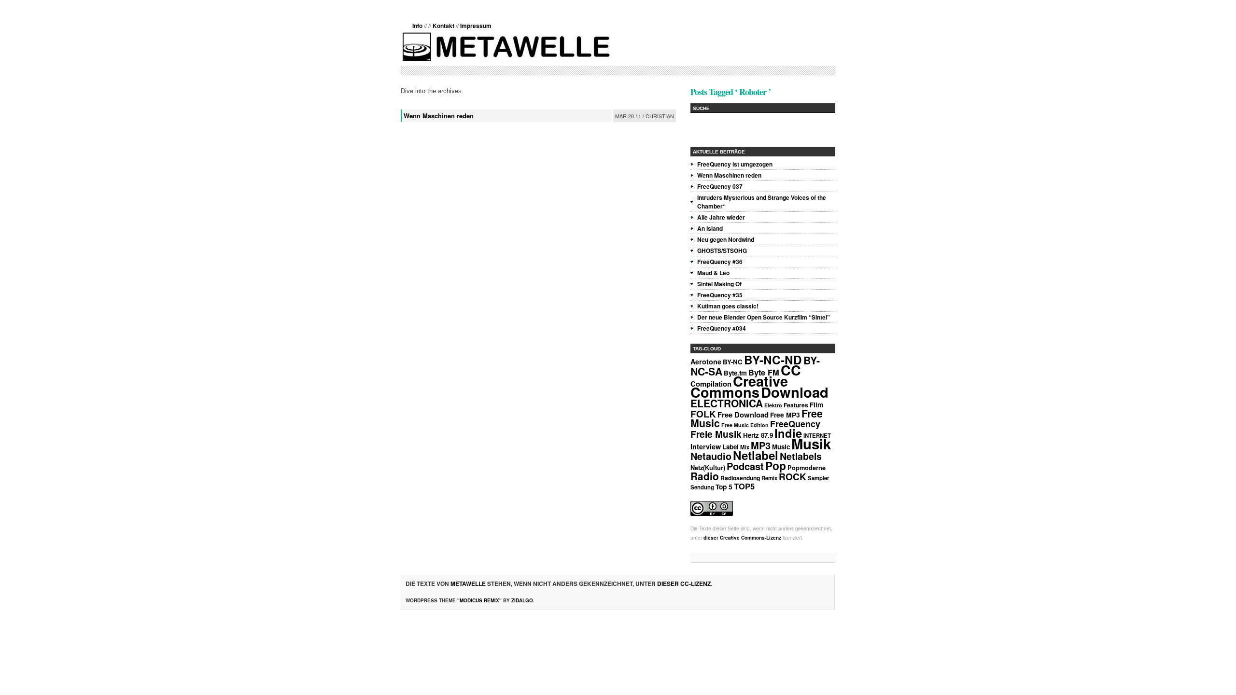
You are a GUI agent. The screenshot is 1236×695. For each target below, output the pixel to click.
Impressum (476, 25)
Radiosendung (740, 477)
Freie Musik (716, 434)
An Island (710, 228)
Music (781, 446)
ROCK (792, 476)
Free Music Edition (745, 425)
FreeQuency (795, 423)
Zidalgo (522, 600)
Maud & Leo (713, 272)
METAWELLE (468, 583)
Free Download (743, 414)
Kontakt (443, 25)
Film (816, 404)
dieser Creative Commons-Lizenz (742, 537)
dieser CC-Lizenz (684, 583)
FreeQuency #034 (721, 328)
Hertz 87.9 (758, 435)
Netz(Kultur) (707, 467)
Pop (775, 465)
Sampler (818, 478)
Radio (704, 476)
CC (791, 370)
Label (730, 446)
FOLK (703, 413)
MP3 (761, 445)
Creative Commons (739, 386)
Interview (705, 446)
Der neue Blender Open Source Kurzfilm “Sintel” (763, 317)
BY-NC (733, 361)
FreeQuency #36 (720, 261)
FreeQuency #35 (720, 295)
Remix (769, 478)
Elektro (773, 405)
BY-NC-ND (773, 359)
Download (795, 392)
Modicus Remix (479, 600)
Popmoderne (806, 467)
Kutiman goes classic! (727, 306)
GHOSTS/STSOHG (722, 250)
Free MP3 (785, 414)
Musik (811, 443)
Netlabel (755, 455)
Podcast (745, 466)
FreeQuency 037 (720, 186)
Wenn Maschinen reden (439, 115)
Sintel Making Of (719, 283)
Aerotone (705, 361)
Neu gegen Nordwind (725, 239)
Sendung (702, 487)
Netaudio (710, 456)
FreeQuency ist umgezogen (734, 164)
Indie (788, 433)
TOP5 (744, 486)
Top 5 (724, 486)
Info (417, 25)
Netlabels (801, 456)
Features (796, 405)
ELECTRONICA (726, 403)
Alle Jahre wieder (721, 217)
